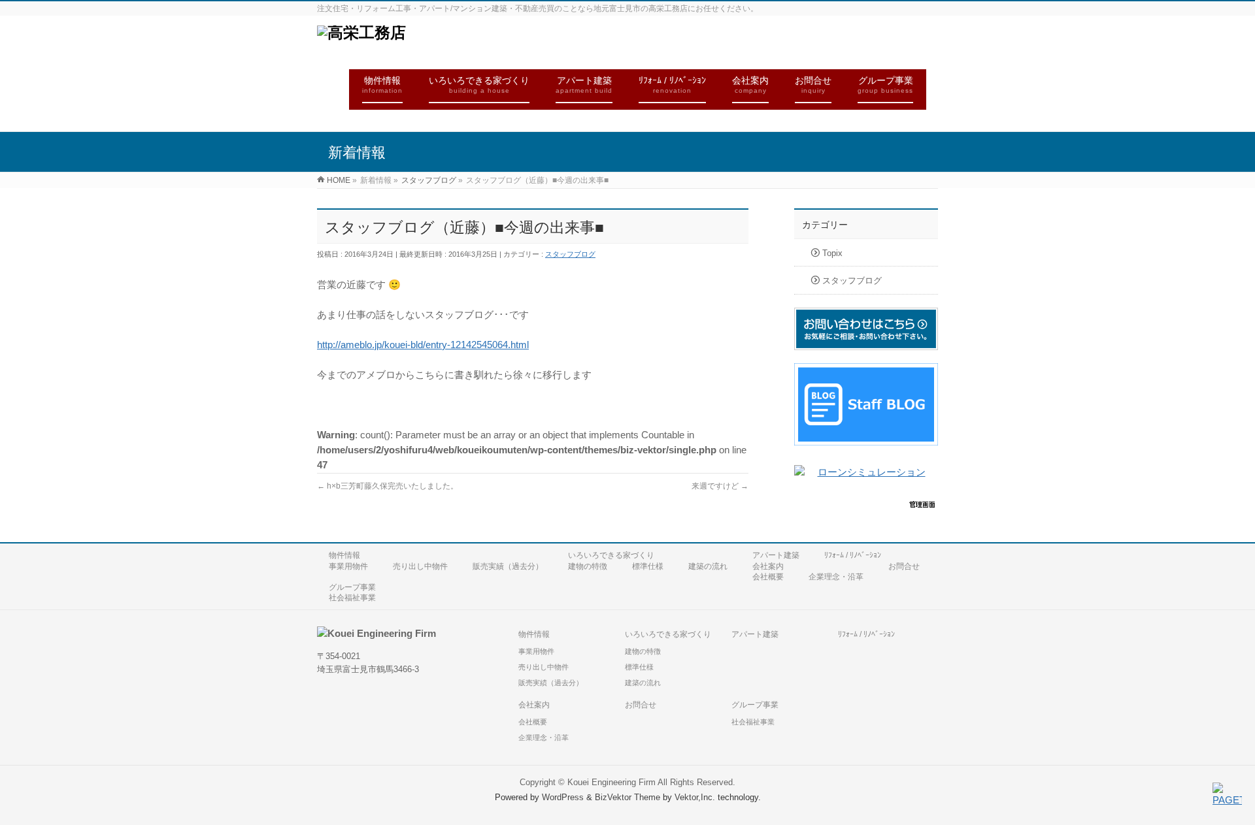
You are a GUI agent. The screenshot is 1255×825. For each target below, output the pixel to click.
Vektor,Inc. (695, 797)
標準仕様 (647, 566)
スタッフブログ (570, 254)
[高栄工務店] (361, 32)
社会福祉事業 (352, 597)
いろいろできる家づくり (611, 555)
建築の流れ (708, 566)
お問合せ (904, 566)
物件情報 (344, 555)
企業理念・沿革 (836, 576)
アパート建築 (775, 555)
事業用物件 (348, 566)
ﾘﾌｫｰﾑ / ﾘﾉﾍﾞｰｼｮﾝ (852, 555)
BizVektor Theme (627, 797)
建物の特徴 (587, 566)
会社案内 (768, 566)
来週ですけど (720, 486)
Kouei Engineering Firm (611, 782)
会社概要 (768, 576)
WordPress (563, 797)
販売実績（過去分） (508, 566)
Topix (832, 253)
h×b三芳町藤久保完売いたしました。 (387, 486)
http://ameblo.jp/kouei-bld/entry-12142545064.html (423, 344)
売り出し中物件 (420, 566)
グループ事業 (352, 587)
